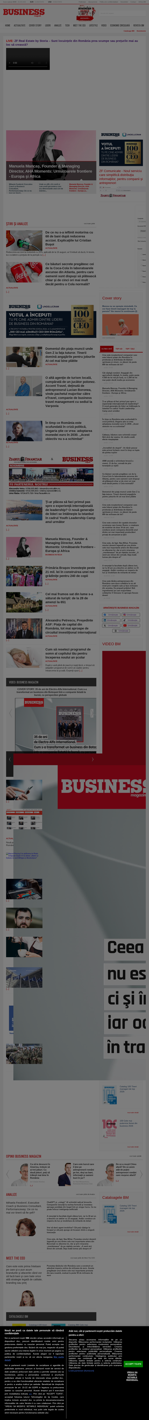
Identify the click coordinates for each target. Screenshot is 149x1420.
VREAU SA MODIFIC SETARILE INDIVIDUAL (132, 1376)
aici (30, 1394)
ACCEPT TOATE (133, 1364)
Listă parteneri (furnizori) (81, 1371)
